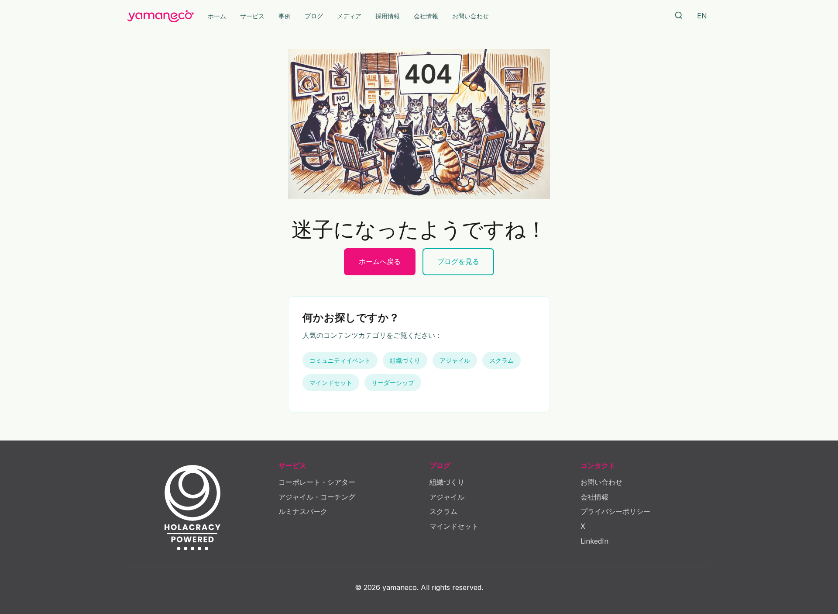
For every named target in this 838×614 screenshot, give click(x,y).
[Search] (679, 15)
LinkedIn (594, 541)
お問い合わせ (470, 16)
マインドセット (330, 382)
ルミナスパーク (302, 511)
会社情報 (426, 16)
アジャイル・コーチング (316, 497)
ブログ (314, 16)
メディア (349, 16)
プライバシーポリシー (615, 511)
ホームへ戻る (380, 261)
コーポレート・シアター (316, 482)
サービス (252, 16)
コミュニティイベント (340, 360)
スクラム (501, 360)
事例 (284, 16)
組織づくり (405, 360)
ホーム (217, 16)
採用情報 (387, 16)
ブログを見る (458, 261)
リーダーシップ (392, 382)
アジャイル (455, 360)
